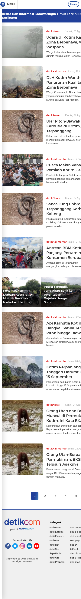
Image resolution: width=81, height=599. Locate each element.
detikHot (54, 544)
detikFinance (57, 536)
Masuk (73, 4)
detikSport (55, 549)
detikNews (56, 527)
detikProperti (57, 562)
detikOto (55, 557)
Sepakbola (55, 553)
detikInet (55, 540)
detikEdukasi (57, 531)
